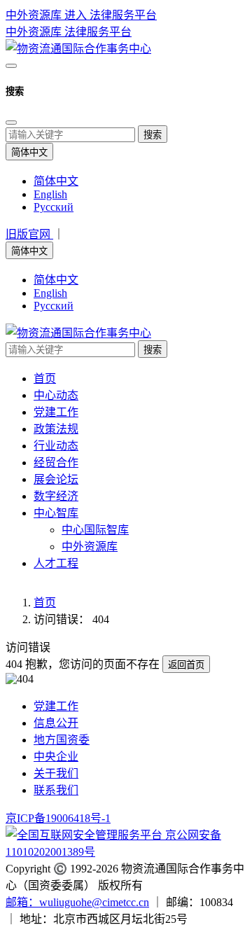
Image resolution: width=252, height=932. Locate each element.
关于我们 (56, 773)
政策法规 (56, 429)
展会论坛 (56, 479)
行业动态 (56, 446)
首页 (45, 378)
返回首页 (186, 665)
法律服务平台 (98, 32)
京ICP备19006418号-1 (58, 818)
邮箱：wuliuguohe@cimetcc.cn (77, 902)
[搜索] (11, 66)
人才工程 (56, 563)
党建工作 (56, 412)
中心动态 (56, 395)
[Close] (11, 122)
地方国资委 (62, 740)
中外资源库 (35, 32)
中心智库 (56, 513)
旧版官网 (29, 234)
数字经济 (56, 496)
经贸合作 (56, 462)
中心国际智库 (95, 530)
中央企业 (56, 757)
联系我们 (56, 790)
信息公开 (56, 723)
